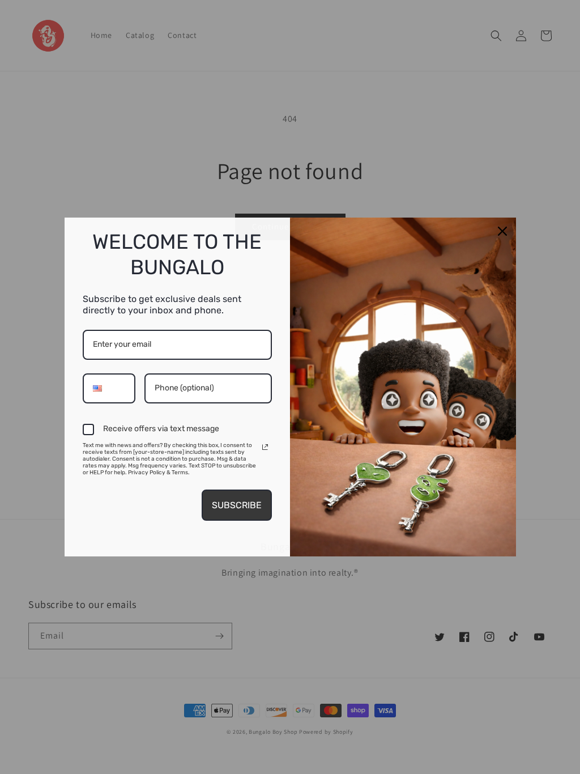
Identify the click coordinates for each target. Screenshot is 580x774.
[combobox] (109, 388)
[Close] (502, 231)
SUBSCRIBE (237, 505)
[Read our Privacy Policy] (265, 447)
